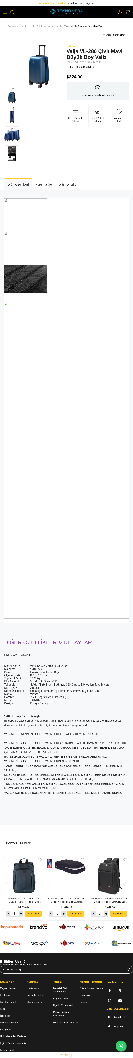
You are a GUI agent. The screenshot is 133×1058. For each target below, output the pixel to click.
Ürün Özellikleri (18, 184)
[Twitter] (120, 990)
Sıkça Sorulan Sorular (92, 988)
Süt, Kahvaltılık (8, 1001)
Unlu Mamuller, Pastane (13, 1036)
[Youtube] (120, 1000)
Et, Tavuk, (5, 995)
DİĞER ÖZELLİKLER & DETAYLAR (48, 642)
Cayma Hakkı (60, 998)
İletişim (83, 1001)
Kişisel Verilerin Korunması (61, 1014)
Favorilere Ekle (40, 860)
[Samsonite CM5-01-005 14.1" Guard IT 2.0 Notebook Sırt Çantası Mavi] (23, 875)
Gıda (2, 1008)
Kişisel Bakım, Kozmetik (13, 1043)
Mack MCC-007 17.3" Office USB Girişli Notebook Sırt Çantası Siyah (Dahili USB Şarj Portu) (66, 900)
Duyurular (85, 995)
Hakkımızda (33, 988)
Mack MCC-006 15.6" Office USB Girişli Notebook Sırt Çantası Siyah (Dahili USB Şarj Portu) (109, 900)
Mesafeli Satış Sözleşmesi (61, 990)
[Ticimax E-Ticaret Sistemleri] (66, 1055)
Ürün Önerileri (68, 184)
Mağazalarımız (35, 1001)
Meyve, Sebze (8, 988)
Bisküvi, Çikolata (9, 1022)
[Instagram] (109, 1000)
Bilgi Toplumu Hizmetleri (66, 1022)
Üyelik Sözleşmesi (63, 1005)
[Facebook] (109, 990)
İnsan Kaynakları (36, 995)
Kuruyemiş (6, 1029)
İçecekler (5, 1015)
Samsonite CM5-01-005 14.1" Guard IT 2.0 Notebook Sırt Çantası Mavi (23, 900)
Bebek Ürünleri (8, 1050)
